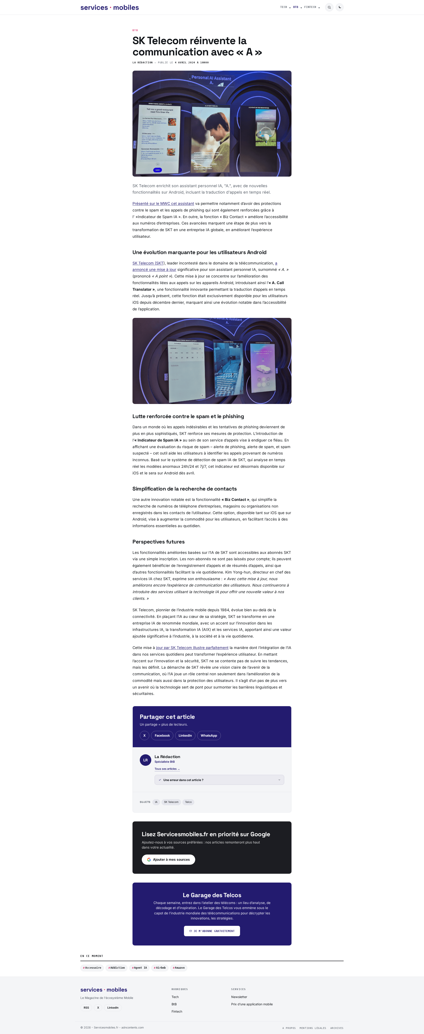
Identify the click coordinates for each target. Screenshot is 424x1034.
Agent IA (140, 967)
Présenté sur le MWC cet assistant (163, 203)
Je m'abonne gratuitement (214, 931)
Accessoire (93, 967)
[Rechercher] (329, 7)
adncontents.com (132, 1027)
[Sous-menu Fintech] (319, 7)
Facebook (162, 735)
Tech (283, 7)
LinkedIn (185, 735)
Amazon (179, 967)
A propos (289, 1028)
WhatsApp (209, 735)
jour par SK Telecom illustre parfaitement (192, 647)
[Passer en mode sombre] (340, 7)
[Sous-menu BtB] (301, 7)
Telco (188, 802)
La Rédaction (142, 62)
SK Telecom (171, 802)
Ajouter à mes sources (171, 859)
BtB (295, 7)
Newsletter (239, 997)
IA (156, 802)
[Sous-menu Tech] (290, 7)
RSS (86, 1007)
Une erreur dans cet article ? (183, 780)
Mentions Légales (313, 1028)
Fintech (310, 7)
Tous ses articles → (167, 768)
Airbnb (161, 967)
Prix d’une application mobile (252, 1004)
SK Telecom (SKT (147, 263)
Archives (337, 1028)
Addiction (117, 967)
